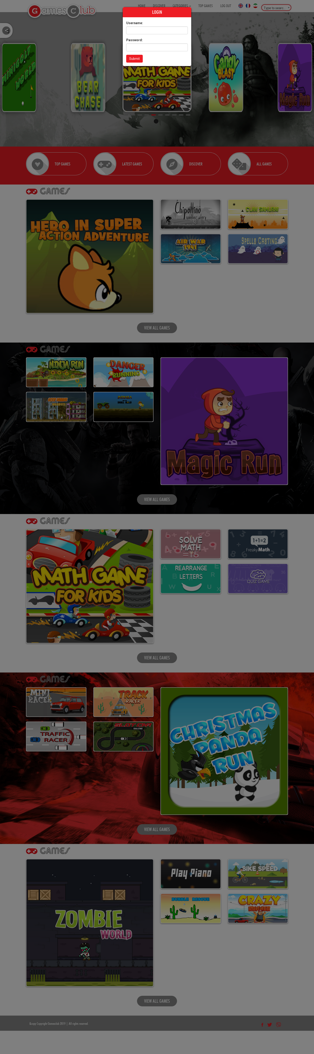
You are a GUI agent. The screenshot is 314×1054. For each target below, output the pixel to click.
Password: (134, 40)
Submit (134, 59)
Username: (134, 23)
